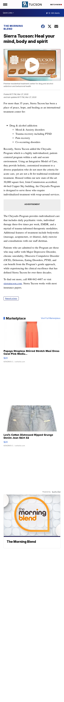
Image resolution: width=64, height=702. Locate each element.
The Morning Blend (13, 27)
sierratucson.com (13, 283)
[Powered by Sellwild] (56, 492)
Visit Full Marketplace (50, 318)
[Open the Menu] (5, 4)
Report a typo (11, 298)
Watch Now (55, 4)
